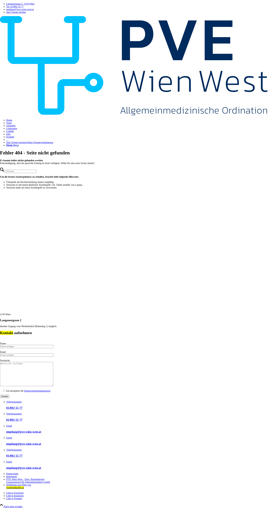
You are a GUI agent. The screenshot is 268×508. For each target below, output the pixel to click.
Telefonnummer (14, 402)
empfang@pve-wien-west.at (20, 9)
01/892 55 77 (14, 407)
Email (9, 426)
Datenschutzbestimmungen (37, 391)
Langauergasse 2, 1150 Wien (20, 3)
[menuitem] (137, 3)
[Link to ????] (7, 139)
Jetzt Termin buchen (16, 12)
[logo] (134, 115)
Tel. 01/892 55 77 (15, 6)
